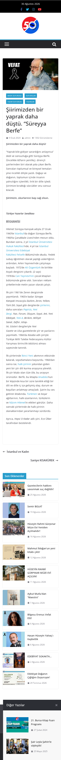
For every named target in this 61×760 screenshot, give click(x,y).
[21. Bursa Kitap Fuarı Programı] (17, 719)
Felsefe (21, 254)
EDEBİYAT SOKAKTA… (39, 656)
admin (27, 137)
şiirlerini (45, 305)
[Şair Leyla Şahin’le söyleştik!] (17, 741)
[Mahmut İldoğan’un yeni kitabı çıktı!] (14, 554)
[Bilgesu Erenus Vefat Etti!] (14, 620)
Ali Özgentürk (32, 267)
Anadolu (43, 377)
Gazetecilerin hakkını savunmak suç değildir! (40, 487)
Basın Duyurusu (14, 95)
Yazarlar (30, 102)
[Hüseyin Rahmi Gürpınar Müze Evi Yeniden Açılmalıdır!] (14, 531)
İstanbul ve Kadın (18, 452)
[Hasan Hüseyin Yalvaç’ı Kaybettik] (14, 641)
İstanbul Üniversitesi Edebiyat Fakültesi (27, 250)
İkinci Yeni (27, 355)
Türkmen (32, 393)
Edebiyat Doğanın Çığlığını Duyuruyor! (38, 675)
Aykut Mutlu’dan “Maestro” (36, 595)
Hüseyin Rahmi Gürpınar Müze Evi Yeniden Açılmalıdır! (41, 527)
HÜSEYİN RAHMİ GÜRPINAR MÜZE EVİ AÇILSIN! (39, 573)
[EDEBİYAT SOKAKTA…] (14, 660)
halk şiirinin (24, 364)
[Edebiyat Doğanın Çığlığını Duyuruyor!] (14, 679)
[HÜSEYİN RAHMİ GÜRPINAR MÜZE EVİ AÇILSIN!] (14, 576)
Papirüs (27, 309)
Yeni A (19, 318)
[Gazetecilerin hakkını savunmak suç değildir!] (14, 491)
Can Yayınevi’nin (24, 276)
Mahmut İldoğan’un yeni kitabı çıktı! (41, 550)
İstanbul (19, 233)
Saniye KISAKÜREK (42, 460)
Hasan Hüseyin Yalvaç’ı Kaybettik (40, 637)
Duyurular (31, 95)
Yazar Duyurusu (14, 102)
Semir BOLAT (34, 506)
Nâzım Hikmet (17, 402)
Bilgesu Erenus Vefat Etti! (39, 616)
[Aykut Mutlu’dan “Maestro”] (14, 599)
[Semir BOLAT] (14, 510)
